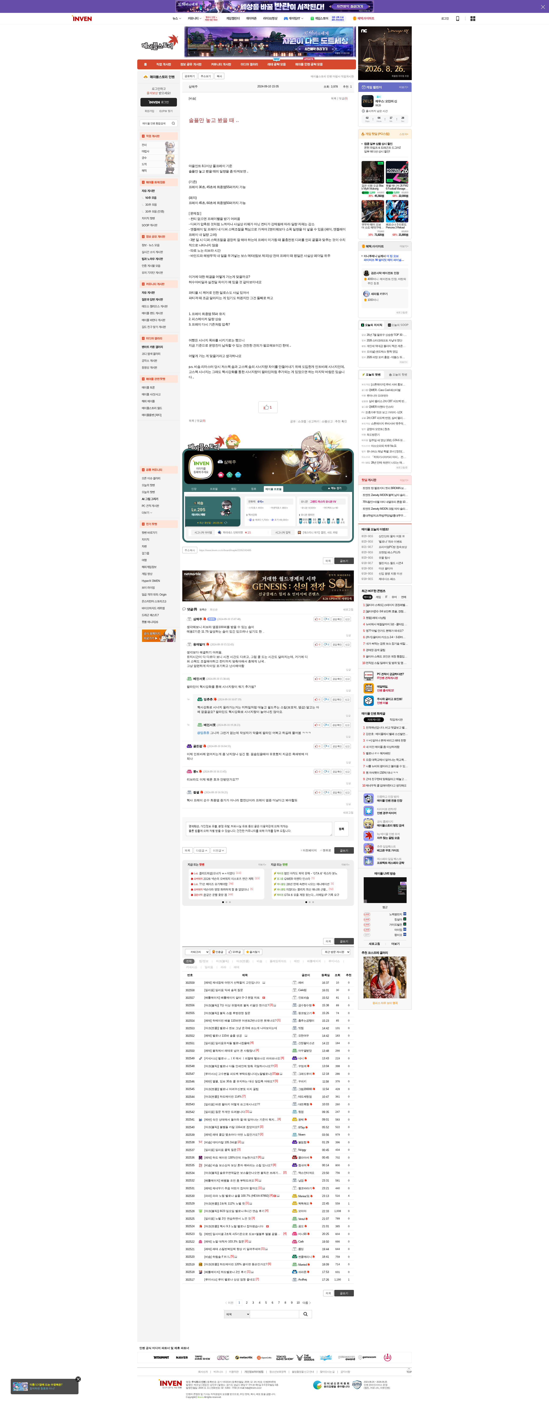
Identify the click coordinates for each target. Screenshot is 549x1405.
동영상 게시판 (149, 367)
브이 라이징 (148, 587)
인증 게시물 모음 (151, 266)
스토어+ (403, 134)
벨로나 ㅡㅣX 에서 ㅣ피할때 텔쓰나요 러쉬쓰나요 (242, 1058)
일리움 (209, 967)
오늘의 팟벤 (148, 492)
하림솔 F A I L (217, 1256)
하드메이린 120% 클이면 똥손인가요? (235, 1264)
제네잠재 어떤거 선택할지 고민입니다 (232, 982)
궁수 (144, 158)
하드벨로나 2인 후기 (225, 1272)
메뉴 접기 (334, 488)
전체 (189, 961)
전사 (144, 145)
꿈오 (301, 1226)
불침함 (302, 1142)
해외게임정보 (149, 567)
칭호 (253, 489)
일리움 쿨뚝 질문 (220, 1149)
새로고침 (348, 609)
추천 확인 (341, 421)
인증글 (219, 951)
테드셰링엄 (305, 1096)
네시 (301, 1058)
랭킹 (233, 489)
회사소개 (203, 1371)
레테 (236, 967)
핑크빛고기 (305, 1013)
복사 (219, 76)
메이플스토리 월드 (152, 408)
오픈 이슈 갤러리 (151, 478)
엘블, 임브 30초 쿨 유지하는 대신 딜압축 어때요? (239, 1081)
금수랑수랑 (305, 1005)
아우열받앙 (305, 1050)
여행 (144, 560)
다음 (305, 1302)
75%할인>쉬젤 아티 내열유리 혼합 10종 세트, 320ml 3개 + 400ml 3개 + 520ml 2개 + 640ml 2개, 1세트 (385, 501)
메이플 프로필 (273, 489)
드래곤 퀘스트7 (150, 615)
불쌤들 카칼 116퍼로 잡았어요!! (231, 1127)
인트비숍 (303, 997)
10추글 (237, 951)
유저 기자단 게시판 (152, 272)
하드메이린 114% (223, 1096)
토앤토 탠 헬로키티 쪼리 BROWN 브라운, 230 (385, 488)
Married (302, 1264)
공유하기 (190, 76)
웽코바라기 (305, 1188)
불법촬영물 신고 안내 (303, 1371)
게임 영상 (147, 574)
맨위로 (327, 850)
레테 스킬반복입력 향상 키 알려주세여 (232, 1249)
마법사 (145, 151)
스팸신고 (327, 421)
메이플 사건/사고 (151, 394)
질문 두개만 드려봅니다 (224, 1111)
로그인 (445, 18)
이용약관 (233, 1371)
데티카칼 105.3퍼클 (220, 1142)
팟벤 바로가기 (149, 532)
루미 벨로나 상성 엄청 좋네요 (229, 1279)
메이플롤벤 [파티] (151, 415)
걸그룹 (145, 553)
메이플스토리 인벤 (162, 77)
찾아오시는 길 (327, 1371)
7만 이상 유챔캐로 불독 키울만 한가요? (236, 1005)
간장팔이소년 (306, 1043)
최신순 (214, 609)
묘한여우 (303, 1035)
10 (298, 1302)
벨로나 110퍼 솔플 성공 (223, 1035)
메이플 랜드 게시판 (152, 313)
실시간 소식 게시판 (152, 252)
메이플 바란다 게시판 (153, 320)
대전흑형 (303, 1104)
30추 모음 (151, 204)
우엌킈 (302, 1066)
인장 (193, 489)
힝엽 (301, 1111)
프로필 (214, 489)
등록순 (203, 609)
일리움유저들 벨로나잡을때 (227, 1043)
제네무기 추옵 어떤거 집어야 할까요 (231, 1188)
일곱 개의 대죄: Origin (154, 594)
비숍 (259, 961)
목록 (333, 98)
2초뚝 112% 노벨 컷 (224, 1203)
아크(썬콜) (242, 961)
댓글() (343, 98)
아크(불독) (222, 961)
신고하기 (314, 421)
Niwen (301, 1134)
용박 (301, 1119)
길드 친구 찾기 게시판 (154, 327)
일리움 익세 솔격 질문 (223, 990)
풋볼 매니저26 (150, 622)
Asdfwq (302, 1279)
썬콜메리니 (305, 1256)
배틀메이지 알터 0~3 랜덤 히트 (232, 997)
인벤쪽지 (221, 475)
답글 (348, 635)
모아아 (302, 1211)
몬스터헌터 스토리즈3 (154, 601)
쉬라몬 (302, 1272)
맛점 (301, 1028)
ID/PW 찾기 (166, 111)
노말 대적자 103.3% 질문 (224, 1241)
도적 (144, 164)
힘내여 (302, 1165)
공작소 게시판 (149, 360)
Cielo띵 (302, 990)
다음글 (200, 850)
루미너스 (334, 961)
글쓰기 (344, 941)
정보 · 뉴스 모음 (150, 245)
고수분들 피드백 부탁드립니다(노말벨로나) (238, 1073)
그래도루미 (305, 1073)
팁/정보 (203, 961)
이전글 (217, 850)
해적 (144, 170)
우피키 (302, 1081)
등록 (341, 828)
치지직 (145, 539)
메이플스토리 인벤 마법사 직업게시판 (332, 76)
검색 (173, 123)
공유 (293, 421)
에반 (297, 961)
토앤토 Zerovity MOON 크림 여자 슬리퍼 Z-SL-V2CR (385, 508)
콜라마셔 (303, 1157)
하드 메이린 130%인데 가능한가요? (230, 1157)
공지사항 (345, 1371)
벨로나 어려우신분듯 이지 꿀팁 (231, 1089)
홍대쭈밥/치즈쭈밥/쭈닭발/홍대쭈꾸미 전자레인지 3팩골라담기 (385, 515)
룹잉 (301, 1249)
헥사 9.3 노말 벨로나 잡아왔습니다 (233, 1226)
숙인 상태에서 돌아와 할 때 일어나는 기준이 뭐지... (240, 1119)
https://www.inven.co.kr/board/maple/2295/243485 (225, 550)
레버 (301, 982)
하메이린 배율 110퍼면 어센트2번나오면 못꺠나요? (240, 1020)
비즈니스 (218, 1371)
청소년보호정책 (277, 1371)
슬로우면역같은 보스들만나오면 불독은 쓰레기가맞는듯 (246, 1172)
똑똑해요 (303, 1203)
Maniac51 (303, 1196)
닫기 (78, 1379)
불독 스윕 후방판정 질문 (227, 1013)
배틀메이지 (314, 961)
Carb (301, 1241)
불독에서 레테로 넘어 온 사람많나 (229, 1050)
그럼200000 (305, 1089)
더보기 (238, 475)
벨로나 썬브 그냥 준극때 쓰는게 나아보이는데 (240, 1028)
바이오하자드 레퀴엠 (153, 608)
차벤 (144, 546)
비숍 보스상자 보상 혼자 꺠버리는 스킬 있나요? (238, 1165)
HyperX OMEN (151, 580)
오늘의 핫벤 (148, 485)
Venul (301, 1219)
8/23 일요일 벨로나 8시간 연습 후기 (234, 1211)
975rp (301, 1127)
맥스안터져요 (306, 1172)
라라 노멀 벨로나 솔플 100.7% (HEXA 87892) (236, 1195)
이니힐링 (229, 475)
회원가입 (149, 111)
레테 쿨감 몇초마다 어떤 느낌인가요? (231, 1134)
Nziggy (302, 1149)
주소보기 (206, 76)
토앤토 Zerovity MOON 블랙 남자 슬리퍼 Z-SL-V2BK (385, 495)
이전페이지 (310, 850)
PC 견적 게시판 (150, 506)
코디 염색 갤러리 (151, 354)
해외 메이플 (148, 401)
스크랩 (302, 421)
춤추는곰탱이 (306, 1020)
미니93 (302, 1234)
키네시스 (191, 967)
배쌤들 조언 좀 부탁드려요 (229, 1180)
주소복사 (190, 550)
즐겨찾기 (255, 951)
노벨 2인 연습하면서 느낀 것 (227, 1218)
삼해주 (193, 86)
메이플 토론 (148, 387)
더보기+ (262, 864)
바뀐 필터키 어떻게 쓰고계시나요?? (232, 1104)
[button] (223, 902)
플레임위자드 (278, 961)
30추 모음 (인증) (154, 211)
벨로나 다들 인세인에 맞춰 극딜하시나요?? (239, 1066)
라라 (223, 967)
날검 (301, 1180)
